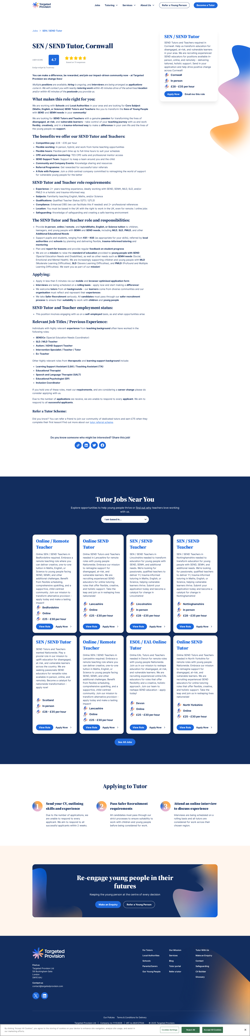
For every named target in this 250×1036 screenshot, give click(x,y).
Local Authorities (151, 955)
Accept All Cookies (212, 1030)
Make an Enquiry (108, 904)
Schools (147, 961)
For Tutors (148, 950)
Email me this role (195, 94)
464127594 (138, 1023)
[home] (41, 5)
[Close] (245, 1030)
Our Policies (109, 1017)
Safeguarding (202, 966)
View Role (44, 626)
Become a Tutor (206, 5)
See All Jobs (125, 742)
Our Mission (175, 950)
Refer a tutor (175, 971)
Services (173, 955)
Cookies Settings (169, 1030)
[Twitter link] (35, 995)
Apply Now (173, 94)
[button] (111, 5)
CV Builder (201, 971)
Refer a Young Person (174, 5)
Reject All (190, 1030)
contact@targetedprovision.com (47, 986)
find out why (143, 507)
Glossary (200, 977)
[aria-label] (86, 445)
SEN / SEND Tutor (52, 30)
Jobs (35, 30)
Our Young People (151, 971)
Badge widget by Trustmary (43, 68)
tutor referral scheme (101, 422)
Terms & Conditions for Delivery (132, 1017)
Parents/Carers (150, 966)
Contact (199, 961)
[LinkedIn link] (44, 995)
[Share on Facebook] (94, 445)
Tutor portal (175, 966)
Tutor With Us (202, 950)
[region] (125, 1030)
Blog (171, 961)
